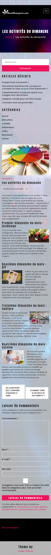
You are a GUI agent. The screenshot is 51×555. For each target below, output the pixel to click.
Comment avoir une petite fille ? (18, 102)
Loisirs (5, 131)
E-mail (6, 459)
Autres (5, 116)
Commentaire (10, 418)
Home (8, 37)
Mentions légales (10, 527)
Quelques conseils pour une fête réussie (21, 98)
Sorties (5, 138)
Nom (5, 449)
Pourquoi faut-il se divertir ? (15, 82)
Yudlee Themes (25, 551)
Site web (6, 469)
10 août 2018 (18, 189)
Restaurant (7, 134)
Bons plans (7, 119)
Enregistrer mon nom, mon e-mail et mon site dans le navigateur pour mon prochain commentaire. (25, 488)
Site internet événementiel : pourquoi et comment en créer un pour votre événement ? (25, 87)
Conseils (6, 123)
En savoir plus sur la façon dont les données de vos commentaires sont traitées (25, 508)
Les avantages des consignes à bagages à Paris (13, 392)
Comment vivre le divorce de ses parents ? (37, 393)
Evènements (8, 127)
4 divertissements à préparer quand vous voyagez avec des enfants (22, 93)
